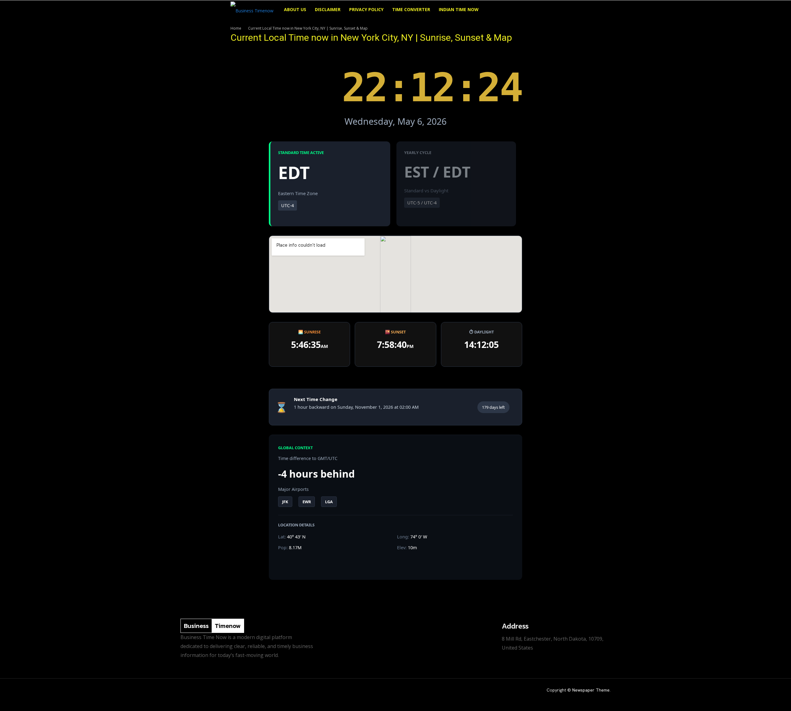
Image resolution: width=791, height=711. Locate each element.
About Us (295, 9)
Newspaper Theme (591, 690)
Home (236, 28)
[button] (553, 10)
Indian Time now (459, 9)
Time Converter (411, 9)
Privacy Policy (366, 9)
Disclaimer (328, 9)
